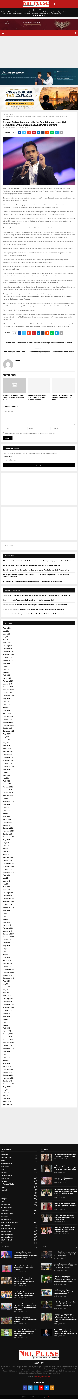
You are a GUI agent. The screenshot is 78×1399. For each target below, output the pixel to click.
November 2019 (8, 866)
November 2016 (8, 972)
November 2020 (8, 831)
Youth (3, 1243)
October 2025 (7, 657)
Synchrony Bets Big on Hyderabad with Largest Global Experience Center (65, 1292)
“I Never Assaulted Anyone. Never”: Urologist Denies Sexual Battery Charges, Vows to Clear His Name (37, 561)
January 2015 (7, 1037)
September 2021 (8, 801)
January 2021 (7, 825)
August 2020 (7, 840)
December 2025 (8, 651)
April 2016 (6, 993)
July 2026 (6, 631)
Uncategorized (6, 1231)
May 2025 (6, 672)
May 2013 (6, 1096)
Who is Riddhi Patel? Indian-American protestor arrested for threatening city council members (40, 595)
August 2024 (7, 699)
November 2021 (8, 796)
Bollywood (35, 13)
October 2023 (7, 728)
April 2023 (6, 746)
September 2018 (8, 907)
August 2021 (7, 804)
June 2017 (6, 951)
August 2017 (7, 946)
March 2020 (7, 854)
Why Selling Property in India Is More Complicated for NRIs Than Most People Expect (65, 1266)
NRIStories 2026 (56, 13)
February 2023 (8, 751)
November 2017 (8, 937)
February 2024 (8, 716)
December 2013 (8, 1075)
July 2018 (6, 913)
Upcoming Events (7, 1234)
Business (18, 12)
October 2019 (7, 869)
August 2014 (7, 1051)
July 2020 (6, 843)
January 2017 (7, 966)
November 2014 (8, 1043)
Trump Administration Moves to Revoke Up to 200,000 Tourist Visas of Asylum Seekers (32, 581)
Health (45, 12)
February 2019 (8, 893)
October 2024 (7, 693)
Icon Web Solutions (50, 1397)
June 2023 (6, 740)
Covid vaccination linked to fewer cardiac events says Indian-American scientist (39, 343)
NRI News (11, 12)
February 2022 (8, 787)
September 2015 (8, 1013)
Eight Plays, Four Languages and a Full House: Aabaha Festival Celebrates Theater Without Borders (24, 1280)
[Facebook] (33, 16)
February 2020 (8, 857)
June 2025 (6, 669)
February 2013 (8, 1104)
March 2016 (7, 996)
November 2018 (8, 901)
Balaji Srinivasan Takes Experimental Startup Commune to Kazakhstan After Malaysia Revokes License (65, 1279)
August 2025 (7, 663)
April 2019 (6, 887)
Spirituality (4, 1216)
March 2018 (7, 925)
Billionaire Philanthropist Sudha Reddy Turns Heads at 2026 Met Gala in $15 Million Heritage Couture (65, 1192)
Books (39, 12)
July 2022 (6, 772)
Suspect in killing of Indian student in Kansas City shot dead (62, 397)
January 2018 (7, 931)
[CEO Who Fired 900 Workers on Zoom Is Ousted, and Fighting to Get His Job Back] (46, 1254)
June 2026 (6, 634)
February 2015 (8, 1034)
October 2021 (7, 798)
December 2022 (8, 757)
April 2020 (6, 851)
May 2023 (6, 743)
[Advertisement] (39, 52)
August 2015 (7, 1016)
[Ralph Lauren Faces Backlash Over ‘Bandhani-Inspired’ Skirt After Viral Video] (46, 1206)
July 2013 (6, 1090)
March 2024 (7, 713)
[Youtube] (40, 16)
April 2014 (6, 1063)
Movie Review (5, 1205)
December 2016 (8, 969)
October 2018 (7, 904)
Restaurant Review (45, 13)
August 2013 (7, 1087)
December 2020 (8, 828)
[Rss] (44, 16)
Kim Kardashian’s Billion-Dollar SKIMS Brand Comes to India (65, 1155)
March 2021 (7, 819)
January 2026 (7, 649)
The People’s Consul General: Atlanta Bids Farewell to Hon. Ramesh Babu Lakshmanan (24, 1293)
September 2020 (8, 837)
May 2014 (6, 1060)
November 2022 (8, 760)
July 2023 (6, 737)
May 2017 (6, 954)
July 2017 (6, 948)
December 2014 (8, 1040)
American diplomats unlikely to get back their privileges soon (13, 397)
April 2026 (6, 640)
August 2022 (7, 769)
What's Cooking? (6, 1240)
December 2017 (8, 934)
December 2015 (8, 1004)
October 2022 (7, 763)
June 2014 (6, 1057)
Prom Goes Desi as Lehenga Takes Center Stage (63, 1179)
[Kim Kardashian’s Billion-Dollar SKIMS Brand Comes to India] (46, 1157)
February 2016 (8, 998)
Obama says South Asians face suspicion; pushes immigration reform (37, 397)
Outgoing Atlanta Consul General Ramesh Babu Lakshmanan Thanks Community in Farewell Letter (36, 570)
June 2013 (6, 1093)
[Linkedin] (37, 16)
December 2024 (8, 687)
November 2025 (8, 654)
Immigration (51, 12)
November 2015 (8, 1007)
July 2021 (6, 807)
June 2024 (6, 704)
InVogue (59, 12)
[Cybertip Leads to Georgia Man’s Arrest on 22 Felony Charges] (6, 1268)
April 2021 (6, 816)
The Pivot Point (7, 13)
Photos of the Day (9, 1184)
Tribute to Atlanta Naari (8, 1228)
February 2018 (8, 928)
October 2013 (7, 1081)
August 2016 (7, 981)
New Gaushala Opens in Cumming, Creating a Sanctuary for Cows (25, 1319)
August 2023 (7, 734)
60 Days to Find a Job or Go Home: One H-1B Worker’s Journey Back (31, 600)
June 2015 (6, 1022)
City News (4, 12)
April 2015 (6, 1028)
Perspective (32, 12)
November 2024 (8, 690)
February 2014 (8, 1069)
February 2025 (8, 681)
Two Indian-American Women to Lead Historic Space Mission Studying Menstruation (31, 565)
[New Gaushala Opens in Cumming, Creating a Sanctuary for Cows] (6, 1320)
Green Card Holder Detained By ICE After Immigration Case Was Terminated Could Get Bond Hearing (25, 1332)
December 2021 (8, 793)
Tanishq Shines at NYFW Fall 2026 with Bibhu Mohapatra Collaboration (64, 1217)
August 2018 (7, 910)
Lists (2, 1202)
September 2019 (8, 872)
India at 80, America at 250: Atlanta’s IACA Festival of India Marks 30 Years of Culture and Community (25, 1306)
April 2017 (6, 957)
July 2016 (6, 984)
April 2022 (6, 781)
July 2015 (6, 1019)
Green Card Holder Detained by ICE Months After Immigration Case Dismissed (40, 604)
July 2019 (6, 878)
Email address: (7, 457)
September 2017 (8, 943)
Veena (6, 127)
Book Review (5, 1166)
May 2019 (6, 884)
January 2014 (7, 1072)
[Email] (42, 16)
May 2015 (6, 1025)
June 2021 (6, 810)
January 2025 (7, 684)
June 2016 (6, 987)
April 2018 (6, 922)
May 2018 (6, 919)
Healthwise (4, 1190)
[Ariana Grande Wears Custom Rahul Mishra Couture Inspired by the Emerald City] (46, 1230)
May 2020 (6, 848)
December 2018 (8, 899)
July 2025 (6, 666)
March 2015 (7, 1031)
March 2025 (7, 678)
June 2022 (6, 775)
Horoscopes (5, 1193)
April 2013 (6, 1098)
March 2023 (7, 748)
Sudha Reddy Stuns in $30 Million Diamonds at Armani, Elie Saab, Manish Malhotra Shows (65, 1167)
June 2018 (6, 916)
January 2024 (7, 719)
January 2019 (7, 895)
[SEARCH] (73, 546)
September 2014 (8, 1048)
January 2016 (7, 1001)
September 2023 (8, 731)
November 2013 (8, 1078)
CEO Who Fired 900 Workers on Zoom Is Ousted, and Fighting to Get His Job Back (65, 1254)
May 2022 (6, 778)
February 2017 (8, 963)
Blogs (3, 1160)
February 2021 (8, 822)
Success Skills (6, 1219)
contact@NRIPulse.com (42, 1377)
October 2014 (7, 1046)
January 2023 (7, 754)
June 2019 (6, 881)
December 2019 (8, 863)
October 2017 (7, 940)
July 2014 (6, 1054)
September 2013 (8, 1084)
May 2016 (6, 990)
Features (25, 12)
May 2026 (6, 637)
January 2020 (7, 860)
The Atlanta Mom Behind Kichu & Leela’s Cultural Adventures (47, 614)
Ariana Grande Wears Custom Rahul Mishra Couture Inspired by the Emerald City (65, 1229)
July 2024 (6, 701)
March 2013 (7, 1101)
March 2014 (7, 1066)
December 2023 (8, 722)
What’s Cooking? (17, 13)
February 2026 (8, 646)
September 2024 (8, 696)
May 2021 (6, 813)
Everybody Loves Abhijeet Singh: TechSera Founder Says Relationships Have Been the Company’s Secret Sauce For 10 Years (65, 1317)
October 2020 (7, 834)
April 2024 (6, 710)
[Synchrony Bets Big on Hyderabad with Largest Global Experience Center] (46, 1292)
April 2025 (6, 675)
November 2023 (8, 725)
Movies (65, 12)
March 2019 (7, 890)
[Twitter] (35, 16)
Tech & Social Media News (9, 1222)
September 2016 (8, 978)
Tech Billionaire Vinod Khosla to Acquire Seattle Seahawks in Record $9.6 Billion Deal (65, 1303)
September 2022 (8, 766)
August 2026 (7, 628)
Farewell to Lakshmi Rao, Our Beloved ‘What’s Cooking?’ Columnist (41, 609)
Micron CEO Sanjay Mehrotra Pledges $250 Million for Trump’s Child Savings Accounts (65, 1331)
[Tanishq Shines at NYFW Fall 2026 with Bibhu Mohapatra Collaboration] (46, 1218)
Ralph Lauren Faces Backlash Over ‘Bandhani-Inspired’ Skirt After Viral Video (65, 1205)
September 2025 (8, 660)
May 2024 (6, 707)
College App (27, 13)
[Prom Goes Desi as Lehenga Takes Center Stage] (46, 1180)
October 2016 (7, 975)
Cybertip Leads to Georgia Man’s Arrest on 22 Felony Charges (23, 1267)
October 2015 (7, 1010)
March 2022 (7, 784)
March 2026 (7, 643)
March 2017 (7, 960)
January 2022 (7, 790)
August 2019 (7, 875)
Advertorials (5, 1154)
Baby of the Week (6, 1157)
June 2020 (6, 846)
